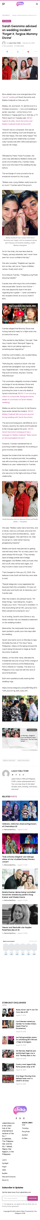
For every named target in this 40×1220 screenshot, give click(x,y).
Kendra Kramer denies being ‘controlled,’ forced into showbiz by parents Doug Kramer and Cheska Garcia (19, 894)
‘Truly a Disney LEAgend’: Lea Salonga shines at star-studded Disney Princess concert (18, 859)
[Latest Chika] (20, 3)
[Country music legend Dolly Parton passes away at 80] (8, 1067)
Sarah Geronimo (23, 760)
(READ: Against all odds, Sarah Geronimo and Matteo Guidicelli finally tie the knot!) (17, 121)
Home (14, 15)
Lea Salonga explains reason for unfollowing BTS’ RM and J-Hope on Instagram (26, 1039)
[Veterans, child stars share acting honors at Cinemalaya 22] (20, 811)
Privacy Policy (6, 1206)
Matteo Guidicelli (9, 760)
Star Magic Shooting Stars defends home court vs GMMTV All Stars (26, 1078)
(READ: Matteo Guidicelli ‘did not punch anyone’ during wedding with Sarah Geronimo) (18, 414)
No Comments (8, 46)
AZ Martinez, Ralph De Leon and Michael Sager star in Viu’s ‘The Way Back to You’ (26, 1053)
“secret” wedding (9, 97)
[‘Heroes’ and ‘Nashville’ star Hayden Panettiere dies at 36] (20, 914)
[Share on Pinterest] (28, 51)
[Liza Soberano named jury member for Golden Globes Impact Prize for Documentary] (8, 1024)
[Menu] (3, 4)
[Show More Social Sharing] (36, 51)
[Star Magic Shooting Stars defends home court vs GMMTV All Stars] (8, 1079)
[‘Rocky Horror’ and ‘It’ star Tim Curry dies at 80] (8, 1012)
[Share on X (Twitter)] (18, 51)
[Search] (37, 4)
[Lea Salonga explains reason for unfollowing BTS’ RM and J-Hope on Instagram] (8, 1040)
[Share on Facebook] (7, 51)
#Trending (6, 21)
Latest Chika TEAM (15, 43)
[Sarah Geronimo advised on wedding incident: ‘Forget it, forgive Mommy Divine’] (20, 68)
